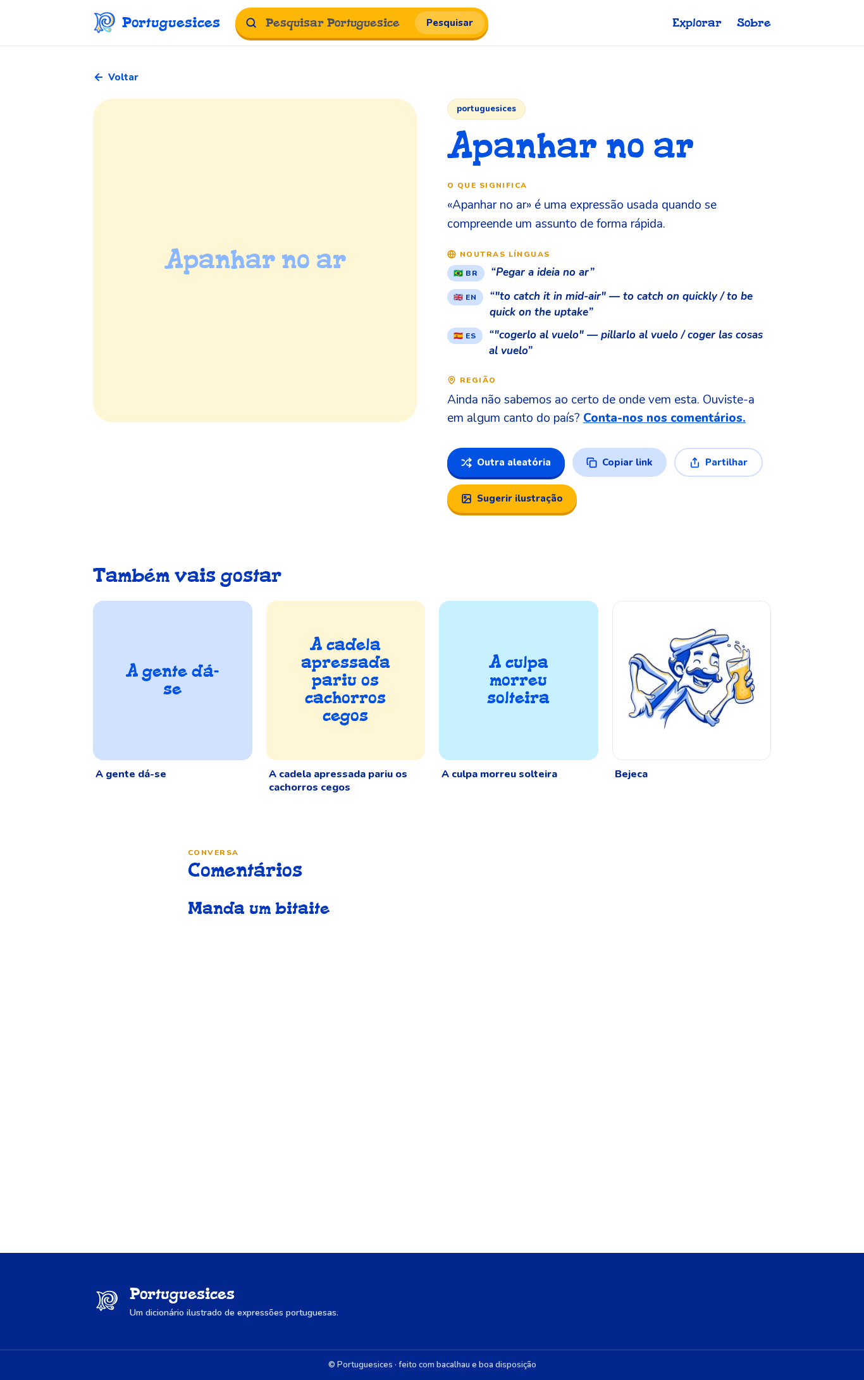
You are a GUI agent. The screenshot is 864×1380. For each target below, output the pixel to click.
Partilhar (726, 462)
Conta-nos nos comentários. (664, 418)
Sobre (754, 23)
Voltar (123, 77)
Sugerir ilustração (520, 498)
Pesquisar (449, 22)
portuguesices (486, 108)
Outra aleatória (514, 462)
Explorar (697, 23)
